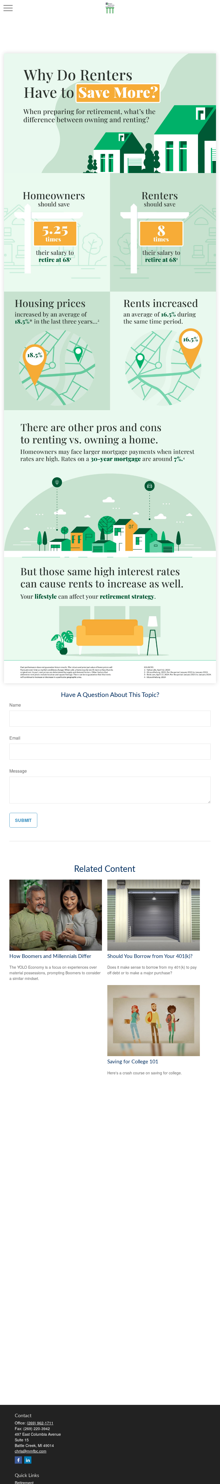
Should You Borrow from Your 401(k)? (150, 956)
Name (15, 705)
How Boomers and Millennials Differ (50, 956)
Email (14, 738)
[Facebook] (18, 1460)
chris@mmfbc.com (30, 1451)
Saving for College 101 (132, 1061)
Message (18, 771)
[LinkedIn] (27, 1460)
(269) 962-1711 (40, 1423)
